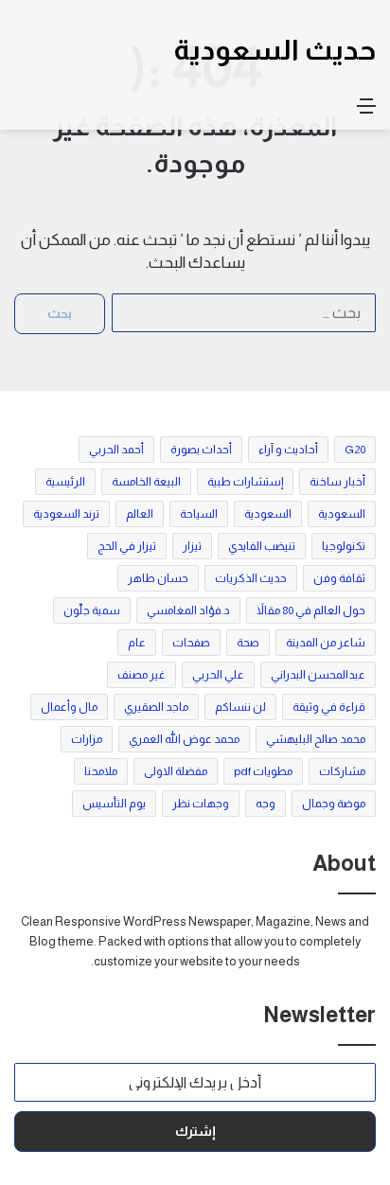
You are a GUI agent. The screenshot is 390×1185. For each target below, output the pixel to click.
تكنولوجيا (343, 546)
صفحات (191, 642)
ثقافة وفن (339, 578)
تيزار (192, 546)
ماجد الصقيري (156, 707)
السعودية (341, 514)
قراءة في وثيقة (328, 707)
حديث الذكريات (251, 578)
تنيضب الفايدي (261, 546)
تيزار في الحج (127, 546)
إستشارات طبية (245, 481)
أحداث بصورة (201, 449)
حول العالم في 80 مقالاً (311, 610)
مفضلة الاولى (175, 771)
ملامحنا (100, 771)
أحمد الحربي (116, 449)
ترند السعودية (66, 514)
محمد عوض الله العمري (184, 739)
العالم (139, 514)
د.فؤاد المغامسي (188, 610)
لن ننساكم (240, 707)
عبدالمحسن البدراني (318, 674)
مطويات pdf (263, 771)
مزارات (86, 739)
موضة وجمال (333, 803)
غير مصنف (141, 674)
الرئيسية (65, 481)
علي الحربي (218, 674)
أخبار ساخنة (337, 481)
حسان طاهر (158, 578)
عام (137, 642)
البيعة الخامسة (146, 481)
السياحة (199, 514)
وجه (265, 803)
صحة (248, 642)
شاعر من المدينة (325, 642)
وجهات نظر (200, 803)
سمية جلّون (91, 610)
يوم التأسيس (114, 803)
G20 (355, 449)
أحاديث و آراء (288, 449)
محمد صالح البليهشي (315, 739)
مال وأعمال (69, 707)
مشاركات (342, 771)
